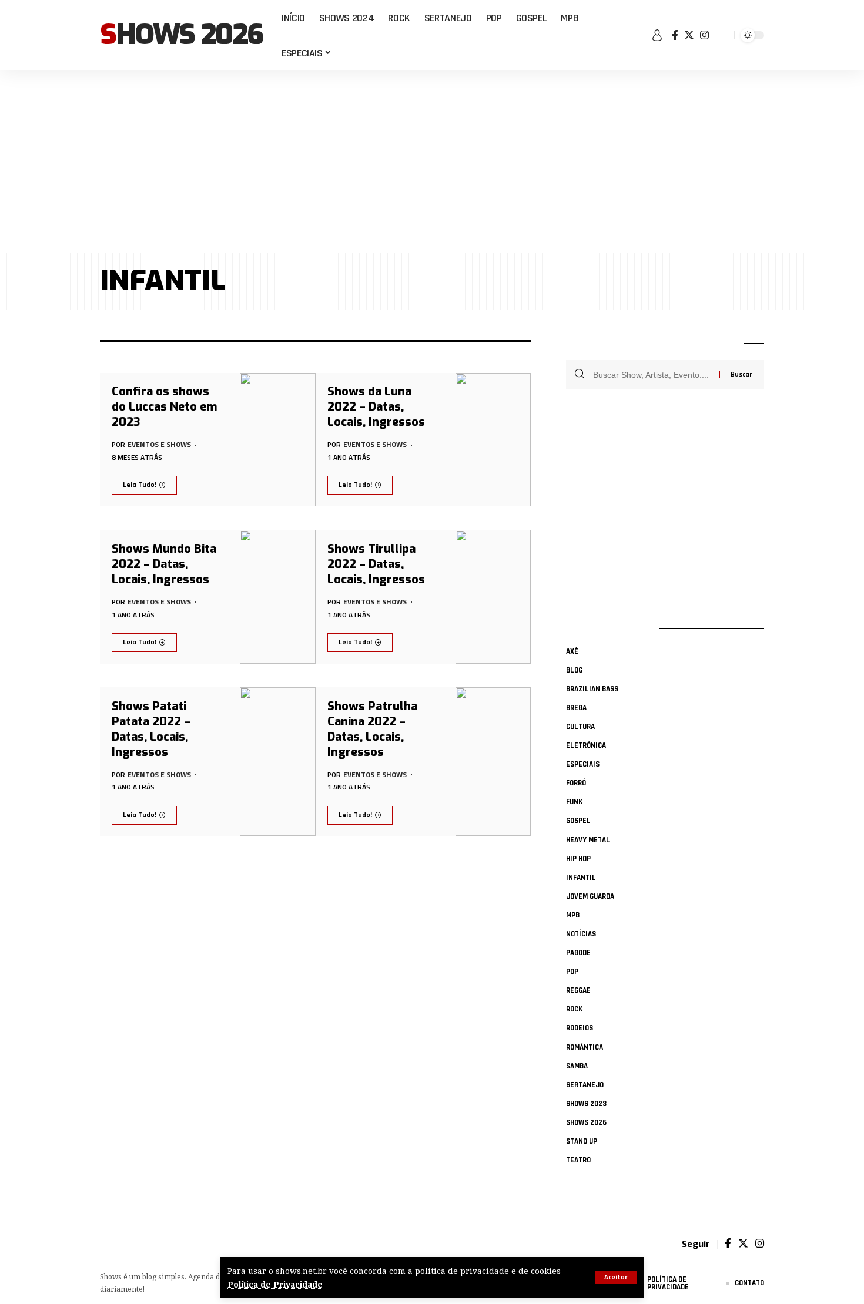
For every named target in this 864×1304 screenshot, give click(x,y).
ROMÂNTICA (584, 1047)
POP (572, 971)
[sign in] (657, 35)
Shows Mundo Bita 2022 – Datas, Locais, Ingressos (164, 564)
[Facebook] (675, 35)
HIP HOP (578, 858)
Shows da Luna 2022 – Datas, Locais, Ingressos (376, 407)
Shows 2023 (586, 1103)
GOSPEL (578, 820)
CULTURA (580, 726)
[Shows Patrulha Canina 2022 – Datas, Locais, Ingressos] (493, 761)
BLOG (574, 670)
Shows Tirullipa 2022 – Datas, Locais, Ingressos (376, 564)
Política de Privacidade (275, 1284)
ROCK (574, 1009)
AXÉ (572, 651)
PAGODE (578, 952)
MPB (573, 915)
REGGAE (578, 990)
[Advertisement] (432, 161)
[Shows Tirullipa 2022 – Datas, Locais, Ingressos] (493, 597)
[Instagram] (704, 35)
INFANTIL (581, 877)
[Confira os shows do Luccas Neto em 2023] (278, 440)
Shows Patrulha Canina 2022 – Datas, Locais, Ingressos (372, 729)
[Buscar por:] (651, 374)
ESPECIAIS (583, 764)
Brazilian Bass (592, 689)
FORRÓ (576, 783)
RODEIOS (579, 1028)
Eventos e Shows (159, 444)
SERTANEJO (585, 1085)
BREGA (576, 708)
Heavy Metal (588, 840)
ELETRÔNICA (586, 745)
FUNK (574, 801)
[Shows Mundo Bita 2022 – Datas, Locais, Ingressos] (278, 597)
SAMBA (577, 1066)
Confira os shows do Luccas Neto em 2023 (164, 407)
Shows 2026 (181, 35)
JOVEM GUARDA (590, 896)
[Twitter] (689, 35)
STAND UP (581, 1141)
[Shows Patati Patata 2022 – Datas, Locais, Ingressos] (278, 761)
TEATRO (578, 1160)
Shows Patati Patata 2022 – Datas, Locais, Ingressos (151, 729)
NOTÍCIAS (581, 934)
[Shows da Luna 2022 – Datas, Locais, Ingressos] (493, 440)
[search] (723, 35)
